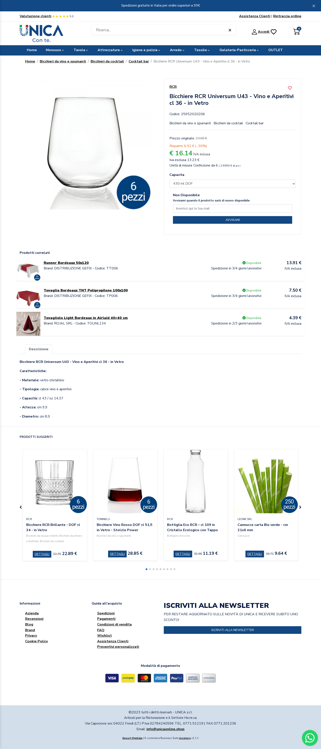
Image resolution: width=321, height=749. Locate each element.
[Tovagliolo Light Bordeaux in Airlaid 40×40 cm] (28, 323)
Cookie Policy (36, 641)
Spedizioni (106, 613)
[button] (146, 569)
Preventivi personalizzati (118, 646)
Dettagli (42, 554)
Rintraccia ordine (287, 16)
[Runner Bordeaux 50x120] (28, 268)
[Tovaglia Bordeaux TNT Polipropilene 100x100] (28, 296)
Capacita (176, 174)
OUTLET (275, 50)
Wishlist (104, 635)
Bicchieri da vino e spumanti (63, 61)
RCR (173, 86)
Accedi (264, 31)
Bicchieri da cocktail (107, 61)
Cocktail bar (139, 61)
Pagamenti (106, 618)
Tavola (79, 50)
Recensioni (34, 618)
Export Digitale (133, 738)
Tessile (200, 50)
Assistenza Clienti (254, 16)
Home (32, 50)
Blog (29, 624)
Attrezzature (109, 50)
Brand (30, 630)
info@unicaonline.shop (166, 729)
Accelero (185, 738)
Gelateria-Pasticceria (237, 50)
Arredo (176, 50)
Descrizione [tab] (38, 349)
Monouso (53, 50)
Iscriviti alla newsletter (232, 630)
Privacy (31, 635)
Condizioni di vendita (114, 624)
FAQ (100, 630)
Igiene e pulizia (144, 50)
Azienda (32, 613)
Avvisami (233, 220)
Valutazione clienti (35, 16)
